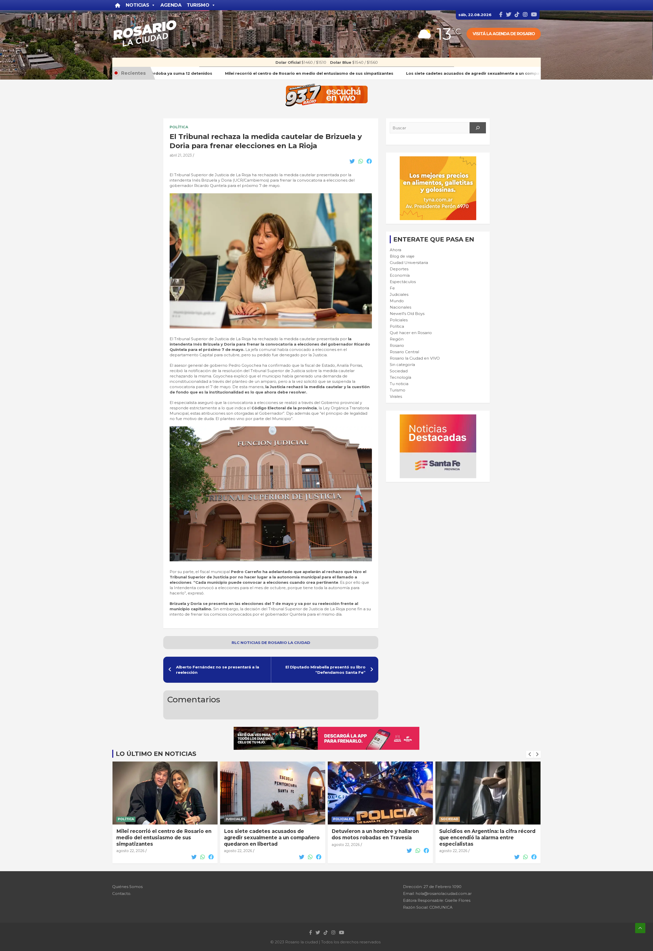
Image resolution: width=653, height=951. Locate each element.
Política (179, 127)
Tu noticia (399, 383)
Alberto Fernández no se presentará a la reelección (217, 670)
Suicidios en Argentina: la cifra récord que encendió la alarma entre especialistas (487, 837)
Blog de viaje (402, 256)
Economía (400, 275)
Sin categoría (402, 364)
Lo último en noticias (156, 753)
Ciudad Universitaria (409, 262)
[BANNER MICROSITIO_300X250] (438, 417)
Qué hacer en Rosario (411, 332)
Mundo (397, 300)
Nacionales (400, 307)
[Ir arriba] (640, 928)
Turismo (397, 390)
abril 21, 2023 (181, 155)
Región (397, 339)
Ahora (395, 249)
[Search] (478, 127)
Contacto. (121, 893)
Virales (396, 396)
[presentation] (529, 754)
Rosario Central (404, 351)
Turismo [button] (198, 5)
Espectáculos (403, 281)
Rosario (397, 345)
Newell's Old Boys (407, 313)
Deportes (399, 269)
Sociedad (399, 371)
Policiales (399, 320)
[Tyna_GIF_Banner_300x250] (438, 159)
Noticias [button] (137, 5)
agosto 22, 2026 (130, 850)
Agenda (171, 5)
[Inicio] (117, 5)
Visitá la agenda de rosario (504, 33)
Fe (392, 288)
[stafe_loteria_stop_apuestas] (326, 729)
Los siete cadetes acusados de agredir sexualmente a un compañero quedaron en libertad (272, 837)
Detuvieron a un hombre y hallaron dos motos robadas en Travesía (375, 834)
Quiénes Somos (127, 886)
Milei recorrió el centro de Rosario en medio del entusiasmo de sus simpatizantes (163, 837)
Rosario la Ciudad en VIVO (415, 358)
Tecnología (400, 377)
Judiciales (399, 294)
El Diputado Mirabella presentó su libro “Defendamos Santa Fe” (325, 670)
